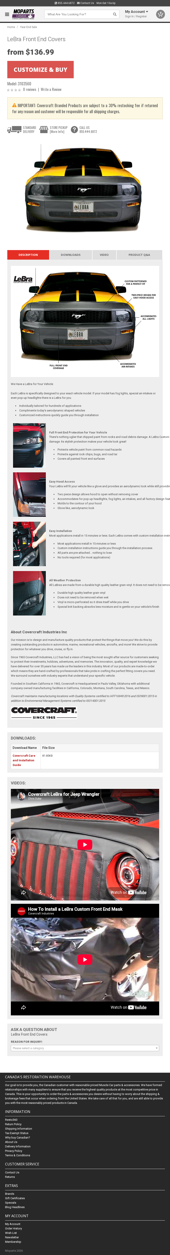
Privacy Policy (13, 1151)
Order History (13, 1228)
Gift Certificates (15, 1198)
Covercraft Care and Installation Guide (24, 760)
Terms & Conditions (17, 1155)
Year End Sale (28, 27)
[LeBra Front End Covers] (82, 188)
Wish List (11, 1233)
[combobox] (85, 1048)
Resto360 (11, 1119)
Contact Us (87, 3)
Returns (10, 1177)
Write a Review (51, 89)
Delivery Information (18, 1146)
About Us (11, 1142)
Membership (13, 1241)
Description (28, 255)
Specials (10, 1202)
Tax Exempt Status (16, 1133)
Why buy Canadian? (17, 1137)
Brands (9, 1193)
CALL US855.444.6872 (88, 129)
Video (104, 255)
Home (11, 27)
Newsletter (12, 1237)
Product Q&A (139, 255)
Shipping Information (18, 1128)
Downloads (71, 255)
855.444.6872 (66, 3)
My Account (12, 1224)
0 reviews (29, 89)
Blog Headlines (15, 1207)
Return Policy (13, 1124)
